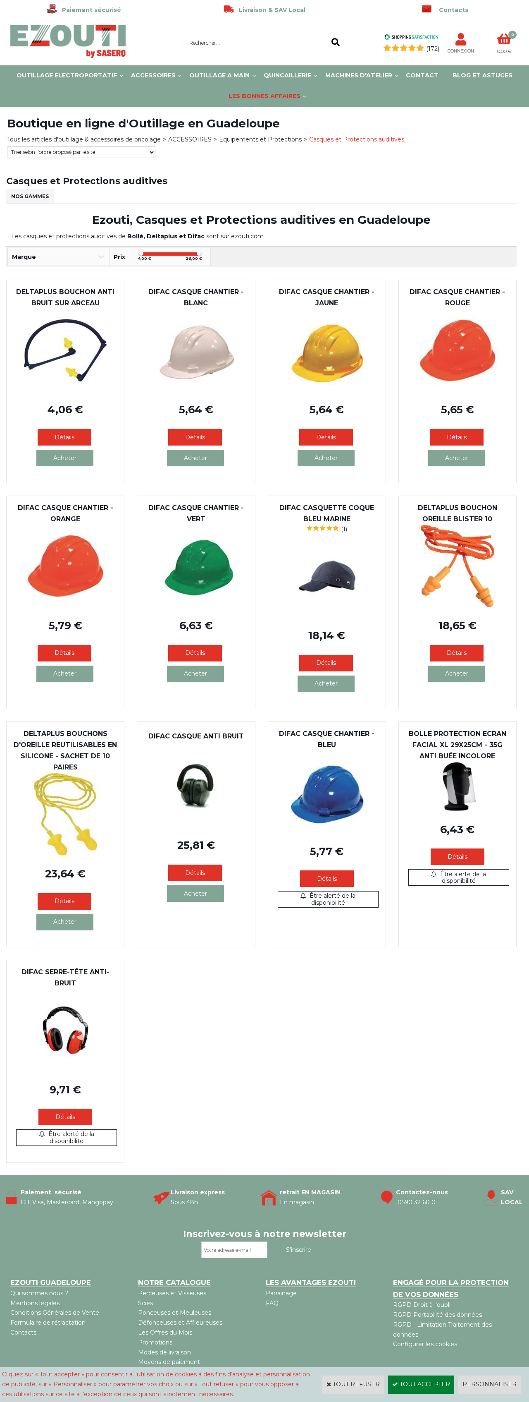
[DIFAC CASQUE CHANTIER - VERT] (196, 605)
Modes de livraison (164, 1352)
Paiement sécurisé (89, 10)
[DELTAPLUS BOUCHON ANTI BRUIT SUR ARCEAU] (65, 389)
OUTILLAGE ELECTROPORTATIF (67, 75)
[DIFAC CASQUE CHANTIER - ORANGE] (65, 605)
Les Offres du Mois (165, 1332)
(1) (344, 529)
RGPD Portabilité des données (437, 1314)
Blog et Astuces (482, 75)
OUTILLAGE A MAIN (219, 75)
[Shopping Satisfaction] (411, 38)
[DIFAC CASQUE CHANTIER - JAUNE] (327, 389)
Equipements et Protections (260, 139)
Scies (145, 1303)
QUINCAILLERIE (287, 75)
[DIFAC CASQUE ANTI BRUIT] (196, 825)
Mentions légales (35, 1303)
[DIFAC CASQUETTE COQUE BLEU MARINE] (327, 615)
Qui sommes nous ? (39, 1293)
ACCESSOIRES (153, 75)
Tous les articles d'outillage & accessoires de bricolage (84, 139)
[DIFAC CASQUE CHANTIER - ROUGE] (457, 389)
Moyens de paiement (169, 1362)
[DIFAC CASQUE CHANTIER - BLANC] (196, 389)
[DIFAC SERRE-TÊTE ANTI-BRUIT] (65, 1069)
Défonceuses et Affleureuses (180, 1322)
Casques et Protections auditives (356, 139)
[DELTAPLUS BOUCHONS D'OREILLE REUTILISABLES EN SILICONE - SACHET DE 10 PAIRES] (65, 853)
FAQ (272, 1303)
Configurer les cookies (425, 1344)
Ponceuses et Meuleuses (174, 1312)
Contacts (23, 1332)
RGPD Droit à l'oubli (421, 1305)
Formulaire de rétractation (48, 1322)
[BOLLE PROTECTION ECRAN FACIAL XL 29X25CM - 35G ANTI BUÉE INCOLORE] (457, 809)
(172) (432, 49)
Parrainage (281, 1293)
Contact (422, 75)
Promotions (155, 1342)
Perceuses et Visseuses (172, 1293)
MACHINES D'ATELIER (358, 75)
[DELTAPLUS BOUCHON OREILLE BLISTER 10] (457, 605)
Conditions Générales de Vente (54, 1312)
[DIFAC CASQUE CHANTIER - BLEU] (327, 831)
